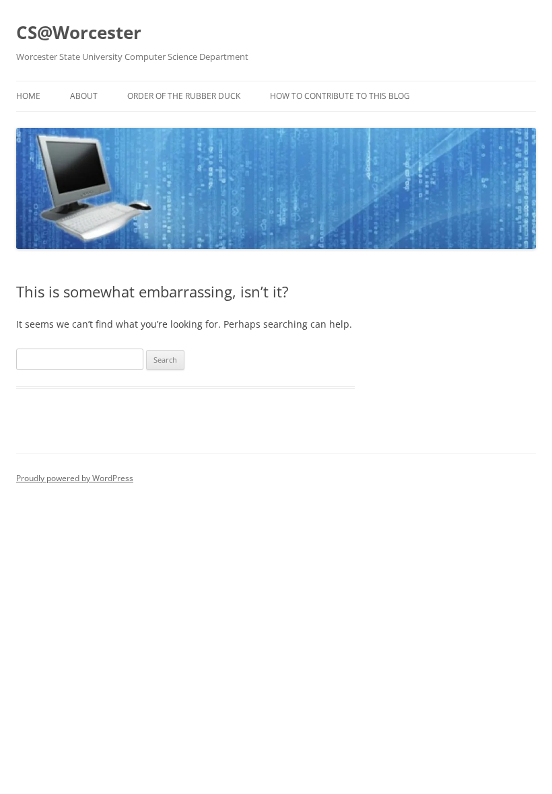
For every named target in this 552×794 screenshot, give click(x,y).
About (84, 96)
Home (28, 96)
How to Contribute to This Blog (340, 96)
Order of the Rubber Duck (183, 96)
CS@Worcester (78, 32)
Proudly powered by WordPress (74, 478)
